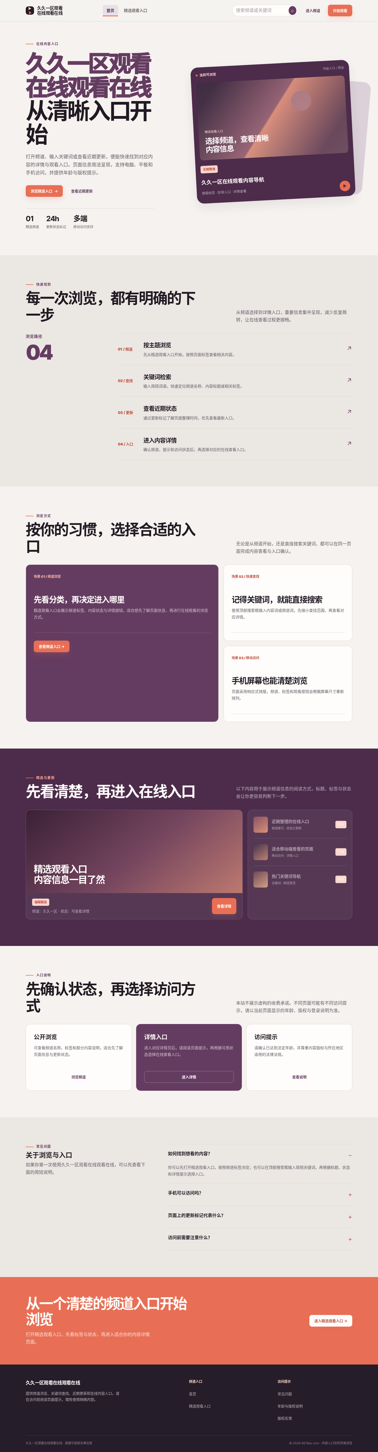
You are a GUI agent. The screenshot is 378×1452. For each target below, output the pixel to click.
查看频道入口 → (51, 646)
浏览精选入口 (44, 191)
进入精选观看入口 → (330, 1321)
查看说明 (299, 1077)
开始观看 (340, 10)
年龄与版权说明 (290, 1406)
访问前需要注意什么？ (190, 1237)
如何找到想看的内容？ (190, 1153)
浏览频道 (78, 1077)
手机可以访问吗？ (185, 1193)
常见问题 (285, 1394)
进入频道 (313, 10)
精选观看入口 (135, 10)
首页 (110, 10)
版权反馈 (285, 1418)
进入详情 (189, 1077)
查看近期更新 (82, 191)
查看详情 (224, 906)
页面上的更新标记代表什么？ (197, 1215)
